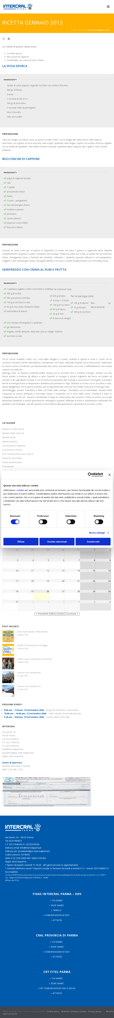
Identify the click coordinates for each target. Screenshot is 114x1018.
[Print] (10, 38)
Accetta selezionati (57, 541)
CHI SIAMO (57, 900)
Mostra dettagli (97, 532)
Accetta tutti (93, 541)
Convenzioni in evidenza (13, 445)
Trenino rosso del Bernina (29, 672)
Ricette (82, 30)
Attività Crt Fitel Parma (13, 429)
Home (74, 30)
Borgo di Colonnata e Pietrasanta (62, 710)
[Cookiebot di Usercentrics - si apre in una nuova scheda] (90, 474)
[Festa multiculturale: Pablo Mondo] (8, 636)
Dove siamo (57, 905)
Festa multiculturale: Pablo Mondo (32, 631)
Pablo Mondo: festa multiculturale (65, 713)
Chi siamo (57, 941)
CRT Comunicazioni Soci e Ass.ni (17, 454)
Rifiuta (21, 541)
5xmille (57, 910)
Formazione (8, 466)
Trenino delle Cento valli (57, 717)
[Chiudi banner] (110, 475)
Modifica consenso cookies (73, 1011)
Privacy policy (94, 1011)
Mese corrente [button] (57, 613)
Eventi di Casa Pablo (12, 458)
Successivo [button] (71, 613)
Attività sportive (9, 441)
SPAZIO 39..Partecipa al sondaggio (32, 645)
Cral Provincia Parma (12, 450)
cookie (20, 490)
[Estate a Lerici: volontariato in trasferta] (8, 663)
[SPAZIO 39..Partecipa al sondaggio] (8, 650)
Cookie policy (53, 1011)
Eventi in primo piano (12, 462)
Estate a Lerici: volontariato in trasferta (34, 659)
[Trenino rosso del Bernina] (8, 677)
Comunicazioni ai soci (57, 915)
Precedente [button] (43, 613)
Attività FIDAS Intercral (13, 433)
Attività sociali (8, 437)
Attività (57, 920)
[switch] (43, 521)
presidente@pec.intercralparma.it (18, 752)
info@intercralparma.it (12, 749)
